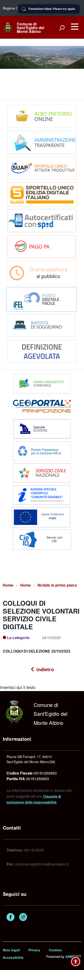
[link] (8, 27)
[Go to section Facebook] (10, 917)
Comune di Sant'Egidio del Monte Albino (30, 27)
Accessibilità (13, 957)
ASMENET (73, 956)
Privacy (34, 950)
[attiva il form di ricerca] (62, 27)
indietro (44, 669)
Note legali (11, 950)
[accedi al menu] (74, 26)
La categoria (18, 637)
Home (8, 585)
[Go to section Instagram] (23, 917)
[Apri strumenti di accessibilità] (75, 961)
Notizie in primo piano (57, 585)
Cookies (55, 950)
